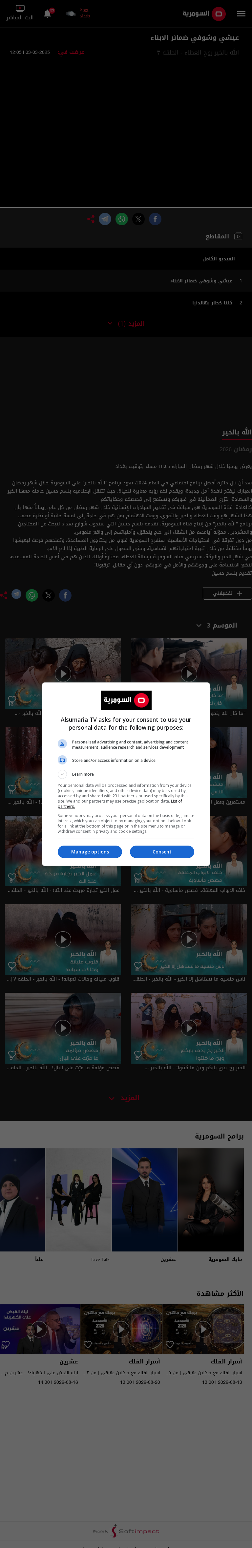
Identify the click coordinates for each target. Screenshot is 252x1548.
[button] (126, 774)
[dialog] (126, 774)
